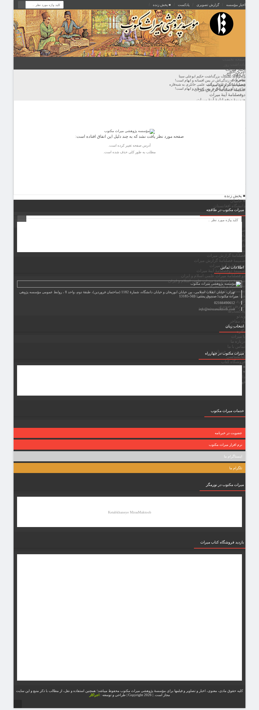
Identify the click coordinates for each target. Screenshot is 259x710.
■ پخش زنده (162, 5)
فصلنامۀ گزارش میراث (226, 84)
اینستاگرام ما (233, 456)
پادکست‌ (184, 5)
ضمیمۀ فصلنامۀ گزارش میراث (219, 89)
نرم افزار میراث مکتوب (225, 444)
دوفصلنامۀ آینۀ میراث (227, 94)
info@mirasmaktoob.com (217, 309)
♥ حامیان (237, 200)
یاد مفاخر (237, 321)
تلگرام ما (235, 468)
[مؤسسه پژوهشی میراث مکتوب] (163, 33)
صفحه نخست (233, 59)
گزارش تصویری (207, 5)
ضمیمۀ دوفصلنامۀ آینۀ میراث (220, 99)
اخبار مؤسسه (235, 5)
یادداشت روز (234, 64)
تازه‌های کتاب (234, 74)
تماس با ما (236, 346)
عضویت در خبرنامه (228, 433)
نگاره (241, 331)
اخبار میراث (235, 69)
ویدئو (241, 316)
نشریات (238, 79)
